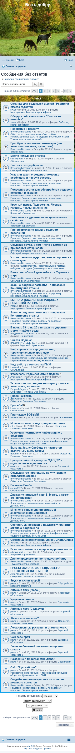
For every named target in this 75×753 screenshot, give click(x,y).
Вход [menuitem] (70, 60)
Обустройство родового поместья (28, 170)
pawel (13, 583)
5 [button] (58, 91)
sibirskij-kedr (16, 158)
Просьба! (16, 405)
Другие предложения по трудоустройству (38, 558)
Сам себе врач (20, 637)
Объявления (17, 161)
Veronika (14, 542)
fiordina (14, 417)
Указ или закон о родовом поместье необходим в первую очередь (34, 176)
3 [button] (49, 91)
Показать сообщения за (29, 695)
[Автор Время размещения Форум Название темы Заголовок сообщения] (37, 701)
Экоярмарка (16, 151)
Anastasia (15, 376)
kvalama (17, 398)
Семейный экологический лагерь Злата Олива (41, 539)
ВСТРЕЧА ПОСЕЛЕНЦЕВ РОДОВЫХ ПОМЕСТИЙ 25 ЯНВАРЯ (34, 301)
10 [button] (65, 91)
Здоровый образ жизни (22, 213)
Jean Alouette (17, 574)
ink (11, 426)
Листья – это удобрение (26, 165)
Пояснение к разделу (24, 128)
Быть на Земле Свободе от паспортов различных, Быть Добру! (36, 449)
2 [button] (45, 91)
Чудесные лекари (22, 599)
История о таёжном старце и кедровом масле (41, 549)
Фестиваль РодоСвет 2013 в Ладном (34, 373)
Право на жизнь (21, 395)
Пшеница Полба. (21, 485)
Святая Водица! (21, 340)
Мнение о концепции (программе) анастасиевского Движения (33, 511)
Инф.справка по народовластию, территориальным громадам (32, 351)
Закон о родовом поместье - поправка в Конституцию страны (37, 286)
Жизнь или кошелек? (24, 618)
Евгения (14, 453)
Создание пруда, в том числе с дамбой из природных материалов (38, 246)
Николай (14, 367)
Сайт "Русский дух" (23, 667)
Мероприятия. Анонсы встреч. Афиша (30, 112)
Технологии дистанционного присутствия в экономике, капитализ (39, 385)
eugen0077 (16, 488)
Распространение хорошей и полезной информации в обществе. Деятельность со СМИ (39, 442)
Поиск (35, 84)
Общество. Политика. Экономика (28, 391)
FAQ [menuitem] (21, 60)
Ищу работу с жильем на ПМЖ (30, 364)
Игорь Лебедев (18, 389)
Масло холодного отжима (27, 155)
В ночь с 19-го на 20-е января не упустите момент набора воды (38, 329)
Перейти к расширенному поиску (21, 79)
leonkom (14, 408)
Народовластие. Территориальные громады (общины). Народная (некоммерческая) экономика (38, 267)
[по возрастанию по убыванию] (37, 705)
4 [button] (53, 91)
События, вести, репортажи (25, 281)
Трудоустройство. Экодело (24, 564)
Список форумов (16, 739)
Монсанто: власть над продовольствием (37, 423)
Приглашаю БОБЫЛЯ (24, 414)
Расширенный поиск (41, 84)
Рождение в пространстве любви (32, 658)
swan (13, 109)
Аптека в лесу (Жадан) (25, 589)
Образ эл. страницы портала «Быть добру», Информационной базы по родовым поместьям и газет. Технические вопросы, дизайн (39, 136)
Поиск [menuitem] (71, 66)
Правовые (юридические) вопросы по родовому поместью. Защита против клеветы (35, 184)
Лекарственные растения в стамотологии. (38, 627)
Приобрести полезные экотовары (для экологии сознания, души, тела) (36, 145)
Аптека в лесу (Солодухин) (28, 608)
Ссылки (10, 60)
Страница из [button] (34, 91)
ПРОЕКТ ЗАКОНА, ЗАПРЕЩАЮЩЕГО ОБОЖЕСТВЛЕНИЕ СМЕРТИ (35, 569)
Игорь (13, 306)
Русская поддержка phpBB (37, 748)
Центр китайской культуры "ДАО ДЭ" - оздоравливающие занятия (36, 462)
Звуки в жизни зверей (25, 580)
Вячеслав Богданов (20, 131)
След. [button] (70, 91)
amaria (13, 466)
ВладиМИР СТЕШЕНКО (22, 333)
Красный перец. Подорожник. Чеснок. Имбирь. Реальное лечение (36, 206)
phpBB (30, 746)
